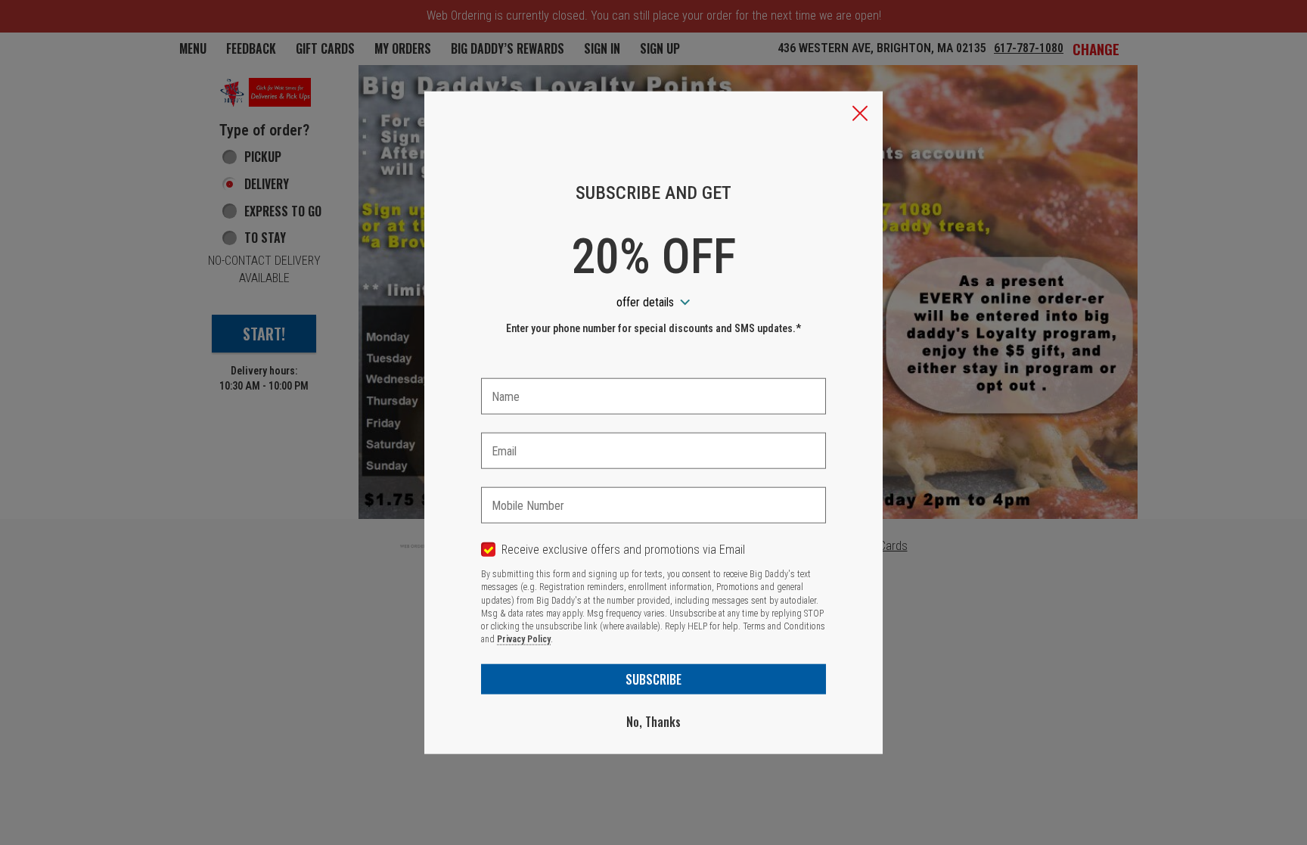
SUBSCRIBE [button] (653, 678)
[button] (860, 114)
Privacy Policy (524, 639)
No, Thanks (653, 721)
